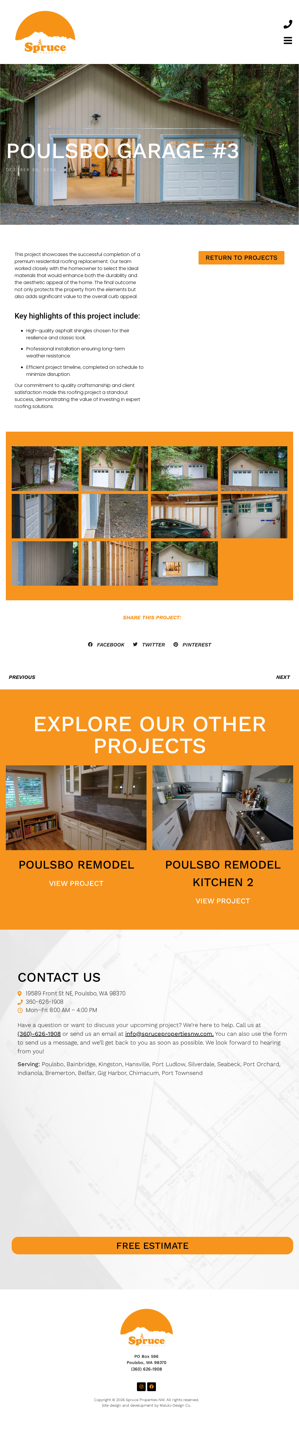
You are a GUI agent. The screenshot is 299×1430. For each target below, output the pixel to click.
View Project (76, 883)
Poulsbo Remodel (76, 865)
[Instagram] (141, 1386)
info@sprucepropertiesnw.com (168, 1033)
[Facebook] (151, 1386)
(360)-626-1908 (39, 1033)
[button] (106, 644)
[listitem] (152, 1068)
